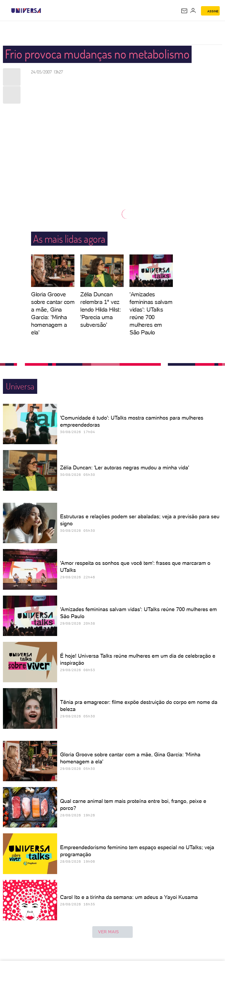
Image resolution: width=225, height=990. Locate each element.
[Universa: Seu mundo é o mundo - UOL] (26, 10)
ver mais (108, 931)
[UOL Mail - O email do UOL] (184, 10)
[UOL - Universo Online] (45, 10)
